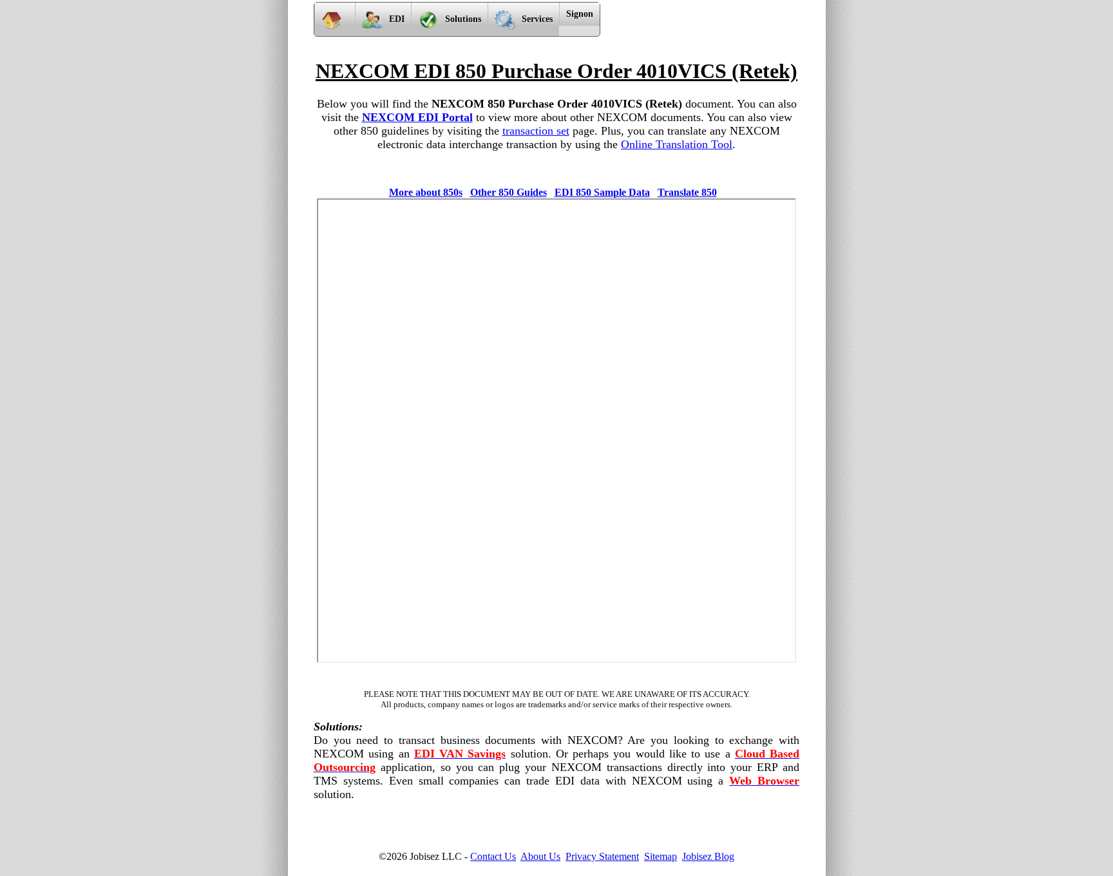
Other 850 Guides (508, 192)
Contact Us (493, 856)
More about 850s (425, 192)
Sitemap (660, 856)
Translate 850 (687, 192)
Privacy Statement (602, 856)
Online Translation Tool (676, 144)
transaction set (535, 130)
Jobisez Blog (708, 856)
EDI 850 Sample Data (602, 192)
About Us (540, 856)
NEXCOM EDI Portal (417, 117)
